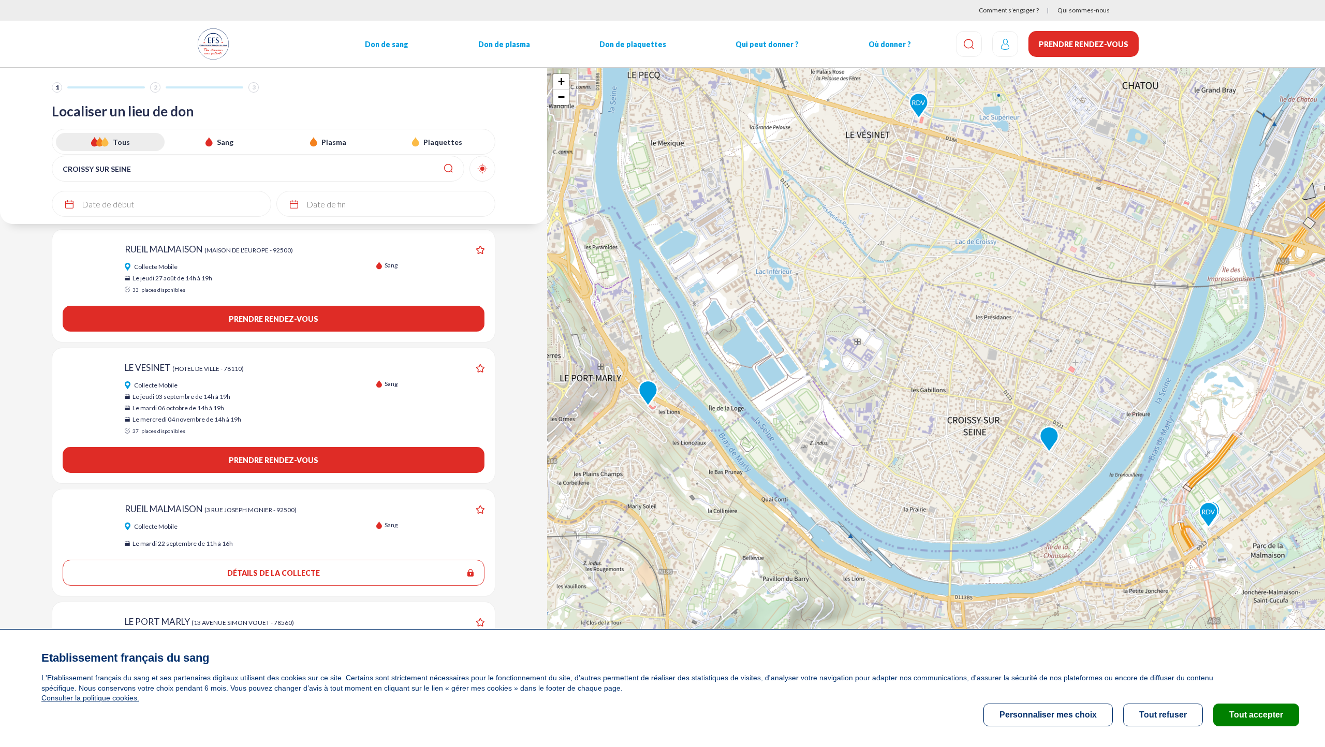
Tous (121, 142)
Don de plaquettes (632, 44)
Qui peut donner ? (767, 44)
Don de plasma (504, 44)
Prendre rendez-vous (1083, 44)
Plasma (333, 142)
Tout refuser (1163, 714)
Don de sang (386, 44)
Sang (225, 142)
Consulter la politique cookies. (90, 698)
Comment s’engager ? (1009, 10)
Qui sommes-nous (1083, 10)
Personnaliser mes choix (1048, 714)
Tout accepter (1256, 714)
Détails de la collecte (273, 573)
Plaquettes (442, 142)
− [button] (561, 97)
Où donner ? (889, 44)
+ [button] (561, 81)
